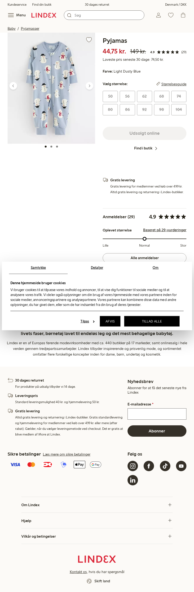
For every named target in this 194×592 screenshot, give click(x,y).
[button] (51, 88)
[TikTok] (165, 466)
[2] (51, 146)
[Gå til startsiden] (43, 15)
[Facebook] (149, 466)
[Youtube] (181, 466)
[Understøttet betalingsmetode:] (67, 465)
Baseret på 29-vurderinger (164, 230)
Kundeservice (17, 5)
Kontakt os (78, 572)
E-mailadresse (141, 404)
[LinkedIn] (133, 480)
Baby (12, 28)
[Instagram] (133, 466)
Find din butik (41, 5)
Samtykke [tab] (38, 268)
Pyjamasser (30, 28)
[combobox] (104, 15)
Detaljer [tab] (97, 268)
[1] (45, 146)
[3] (57, 146)
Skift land (102, 581)
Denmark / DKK (175, 5)
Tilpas (84, 321)
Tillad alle (152, 321)
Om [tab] (156, 268)
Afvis (110, 321)
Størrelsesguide (173, 84)
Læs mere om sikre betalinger (66, 454)
